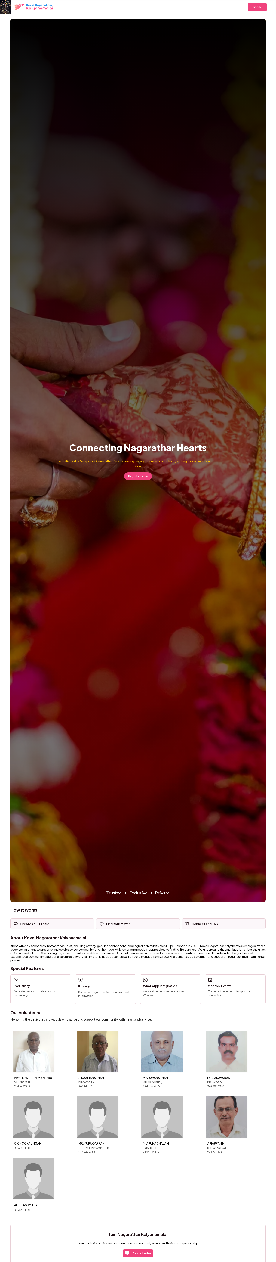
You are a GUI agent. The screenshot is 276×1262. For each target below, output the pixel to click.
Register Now (138, 476)
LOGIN (257, 7)
